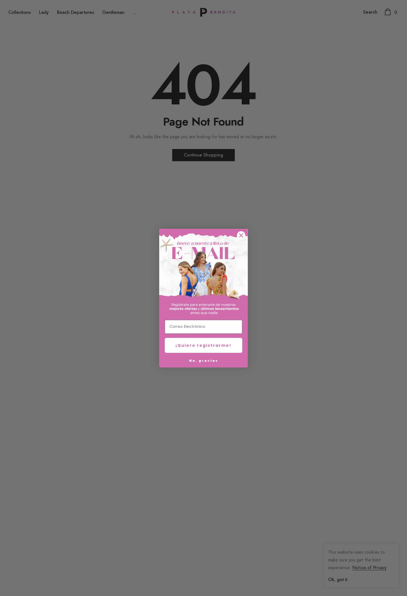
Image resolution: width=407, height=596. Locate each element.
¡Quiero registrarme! (203, 345)
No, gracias (203, 360)
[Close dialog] (241, 235)
